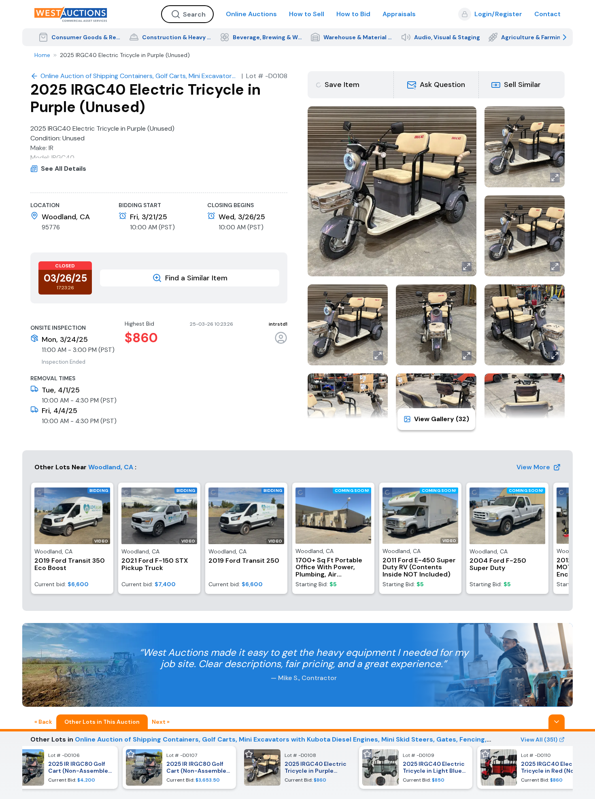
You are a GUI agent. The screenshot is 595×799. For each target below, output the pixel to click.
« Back (43, 721)
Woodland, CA (110, 467)
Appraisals (399, 14)
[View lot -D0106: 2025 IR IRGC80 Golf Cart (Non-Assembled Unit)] (61, 767)
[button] (436, 84)
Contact (547, 14)
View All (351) (539, 739)
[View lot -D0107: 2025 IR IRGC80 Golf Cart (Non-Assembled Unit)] (179, 767)
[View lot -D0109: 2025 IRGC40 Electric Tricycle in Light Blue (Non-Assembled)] (415, 767)
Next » (161, 721)
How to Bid (353, 14)
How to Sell (306, 14)
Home (42, 55)
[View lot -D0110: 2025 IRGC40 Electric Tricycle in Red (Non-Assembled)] (534, 767)
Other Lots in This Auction (102, 721)
